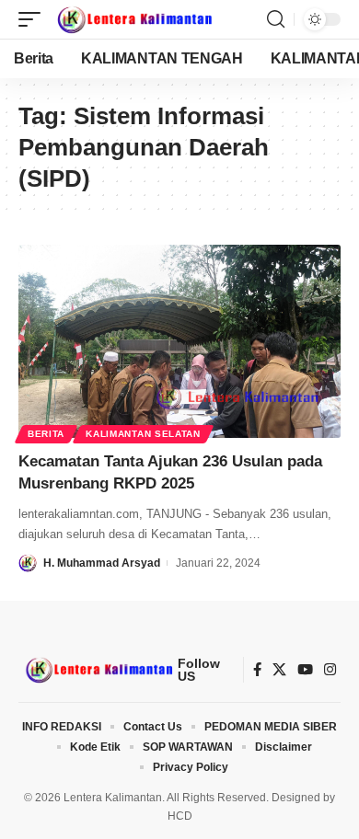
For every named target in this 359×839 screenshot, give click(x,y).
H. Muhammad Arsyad (101, 563)
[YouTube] (305, 670)
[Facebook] (257, 670)
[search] (275, 19)
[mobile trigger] (34, 19)
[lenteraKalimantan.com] (133, 19)
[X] (279, 670)
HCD (180, 816)
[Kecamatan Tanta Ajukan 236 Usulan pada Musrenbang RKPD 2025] (179, 341)
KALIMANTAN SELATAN (143, 434)
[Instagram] (330, 670)
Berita (46, 434)
